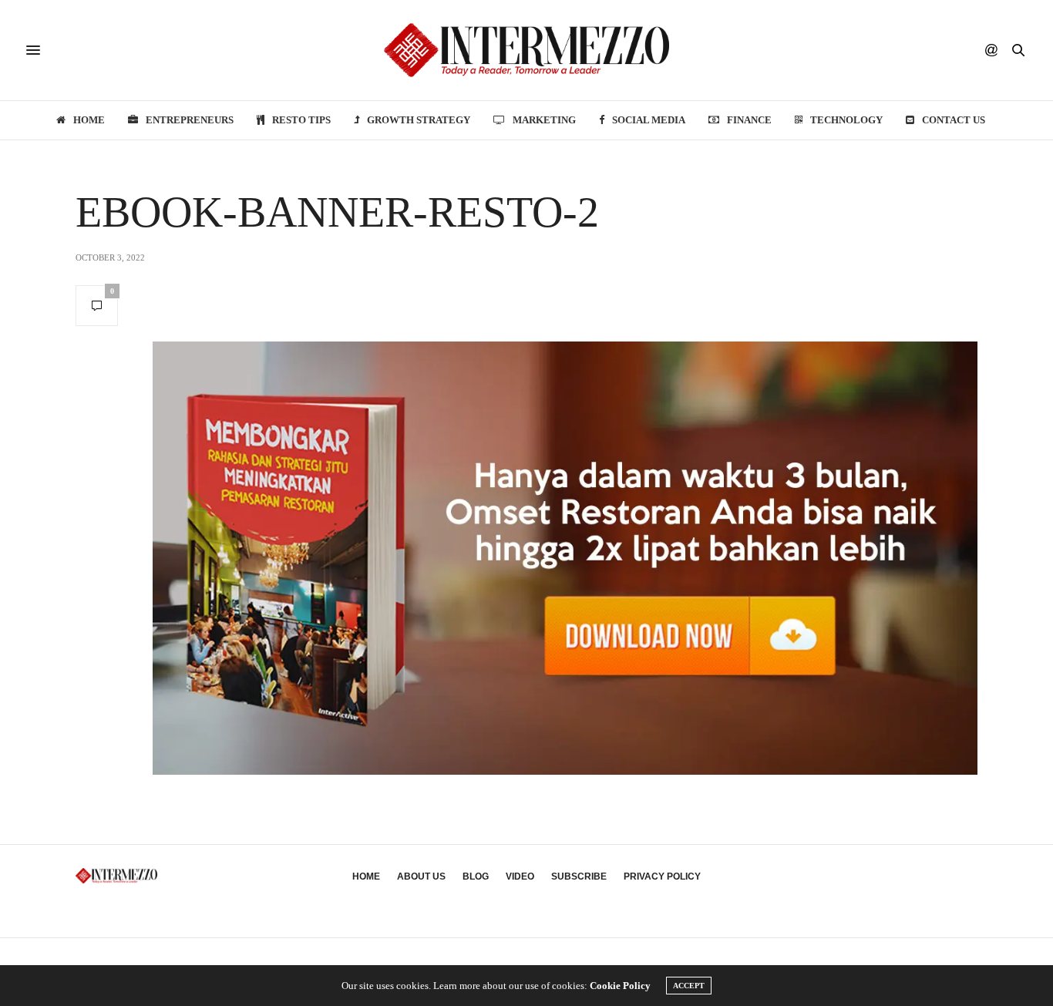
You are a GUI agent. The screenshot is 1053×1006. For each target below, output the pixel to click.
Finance (749, 120)
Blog (476, 876)
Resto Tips (301, 120)
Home (89, 120)
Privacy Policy (662, 876)
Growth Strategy (418, 120)
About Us (421, 876)
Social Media (648, 120)
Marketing (544, 120)
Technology (846, 120)
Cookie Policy (620, 985)
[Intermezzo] (526, 50)
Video (520, 876)
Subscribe (579, 876)
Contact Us (953, 120)
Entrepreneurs (190, 120)
